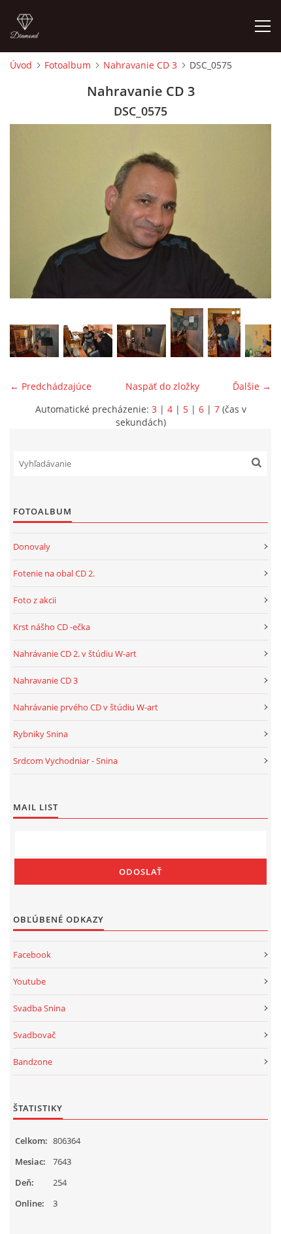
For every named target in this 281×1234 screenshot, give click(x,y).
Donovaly (31, 546)
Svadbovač (34, 1035)
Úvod (21, 65)
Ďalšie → (252, 386)
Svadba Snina (39, 1008)
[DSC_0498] (141, 340)
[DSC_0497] (87, 340)
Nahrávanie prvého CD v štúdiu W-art (85, 707)
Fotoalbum (67, 65)
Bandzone (32, 1062)
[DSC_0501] (187, 332)
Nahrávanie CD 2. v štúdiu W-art (75, 653)
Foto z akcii (34, 600)
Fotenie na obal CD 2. (54, 573)
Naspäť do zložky (162, 386)
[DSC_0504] (224, 332)
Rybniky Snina (40, 734)
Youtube (29, 981)
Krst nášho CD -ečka (51, 627)
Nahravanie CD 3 (140, 65)
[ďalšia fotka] (250, 211)
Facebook (32, 954)
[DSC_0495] (34, 340)
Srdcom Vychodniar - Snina (65, 761)
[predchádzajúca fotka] (31, 211)
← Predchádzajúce (50, 386)
